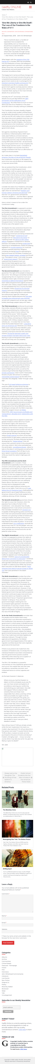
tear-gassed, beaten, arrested (15, 255)
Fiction (4, 967)
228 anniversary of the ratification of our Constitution (15, 100)
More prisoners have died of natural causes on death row (17, 568)
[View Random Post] (28, 2)
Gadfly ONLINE (11, 7)
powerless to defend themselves (12, 281)
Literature (5, 976)
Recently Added (7, 986)
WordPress (27, 1061)
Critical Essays (6, 963)
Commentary (10, 31)
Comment (6, 894)
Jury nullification (18, 523)
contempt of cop (21, 236)
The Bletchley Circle (9, 810)
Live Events (5, 978)
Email (4, 922)
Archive (4, 31)
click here (23, 1049)
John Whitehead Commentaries (24, 31)
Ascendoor (13, 1061)
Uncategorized (7, 995)
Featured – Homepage (9, 965)
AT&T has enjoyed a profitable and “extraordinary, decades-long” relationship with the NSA (17, 414)
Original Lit (5, 982)
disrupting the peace (20, 237)
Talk (3, 33)
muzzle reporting (16, 247)
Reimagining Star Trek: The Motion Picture (17, 839)
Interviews (5, 972)
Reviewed (5, 989)
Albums (4, 957)
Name (4, 916)
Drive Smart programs (9, 451)
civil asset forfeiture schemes (18, 384)
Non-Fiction (6, 980)
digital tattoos (17, 441)
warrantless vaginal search (10, 377)
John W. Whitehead (24, 36)
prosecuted (26, 243)
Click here (22, 1029)
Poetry (4, 984)
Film (3, 970)
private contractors (8, 373)
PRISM (23, 410)
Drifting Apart (7, 869)
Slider (4, 991)
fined (17, 251)
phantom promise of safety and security (15, 83)
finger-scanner (12, 435)
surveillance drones (19, 447)
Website (4, 929)
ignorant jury (26, 510)
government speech (10, 259)
